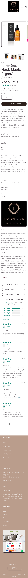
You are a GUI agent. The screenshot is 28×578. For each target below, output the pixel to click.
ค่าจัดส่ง (3, 90)
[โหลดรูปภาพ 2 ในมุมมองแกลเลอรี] (14, 57)
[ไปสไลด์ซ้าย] (1, 57)
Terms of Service (8, 458)
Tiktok (5, 525)
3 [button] (14, 424)
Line (4, 510)
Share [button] (5, 277)
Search (5, 442)
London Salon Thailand (12, 574)
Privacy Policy (7, 450)
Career (5, 461)
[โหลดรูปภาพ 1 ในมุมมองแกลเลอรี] (7, 57)
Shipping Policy (7, 454)
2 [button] (11, 424)
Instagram (6, 521)
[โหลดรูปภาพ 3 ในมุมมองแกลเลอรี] (21, 57)
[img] (7, 324)
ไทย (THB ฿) (13, 568)
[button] (2, 7)
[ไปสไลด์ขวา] (26, 57)
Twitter (5, 518)
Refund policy (7, 446)
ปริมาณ (3, 93)
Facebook (6, 514)
